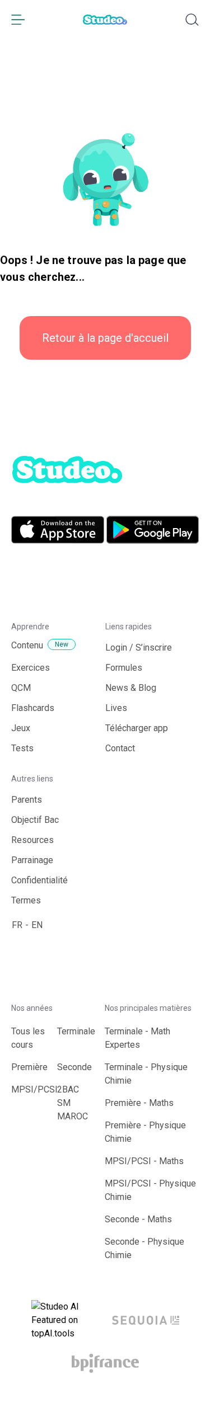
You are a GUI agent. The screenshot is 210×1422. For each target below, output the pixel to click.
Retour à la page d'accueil (105, 338)
